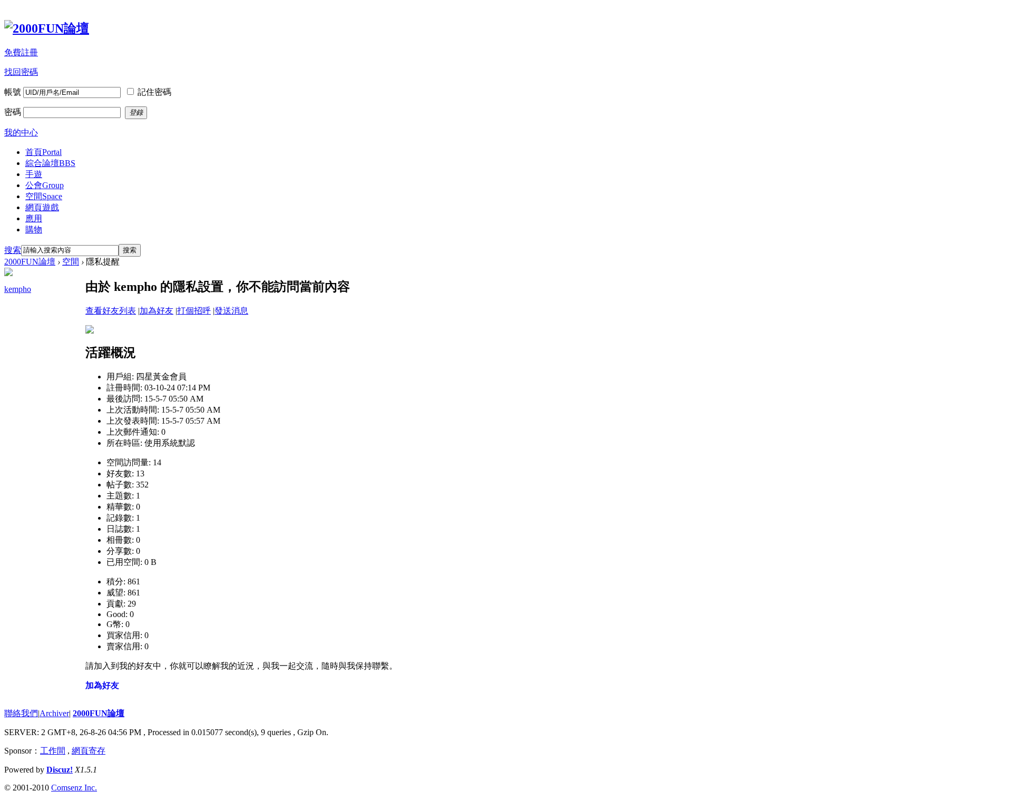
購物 (33, 229)
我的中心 (21, 132)
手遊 (33, 174)
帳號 (12, 91)
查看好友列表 (110, 310)
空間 (43, 196)
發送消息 (231, 310)
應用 (33, 218)
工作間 (52, 750)
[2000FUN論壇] (46, 28)
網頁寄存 (88, 750)
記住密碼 (154, 91)
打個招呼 (194, 310)
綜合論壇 (50, 163)
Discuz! (59, 769)
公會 (44, 185)
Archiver (54, 713)
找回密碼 (21, 71)
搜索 (12, 250)
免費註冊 (21, 52)
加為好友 (156, 310)
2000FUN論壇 (29, 261)
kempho (17, 289)
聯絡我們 (21, 713)
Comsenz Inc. (74, 787)
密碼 (12, 112)
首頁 (43, 152)
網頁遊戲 (42, 207)
